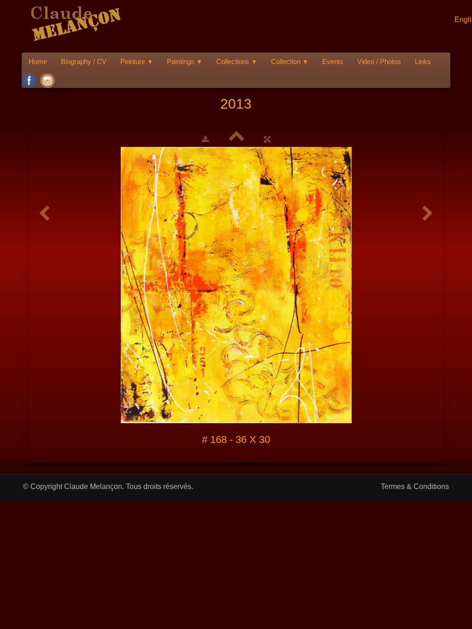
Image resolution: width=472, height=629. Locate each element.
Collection (289, 61)
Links (423, 61)
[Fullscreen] (267, 139)
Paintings (184, 61)
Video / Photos (379, 61)
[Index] (236, 139)
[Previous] (44, 213)
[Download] (205, 139)
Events (332, 61)
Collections (236, 61)
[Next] (428, 213)
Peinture (136, 61)
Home (38, 61)
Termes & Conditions (415, 486)
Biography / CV (83, 61)
